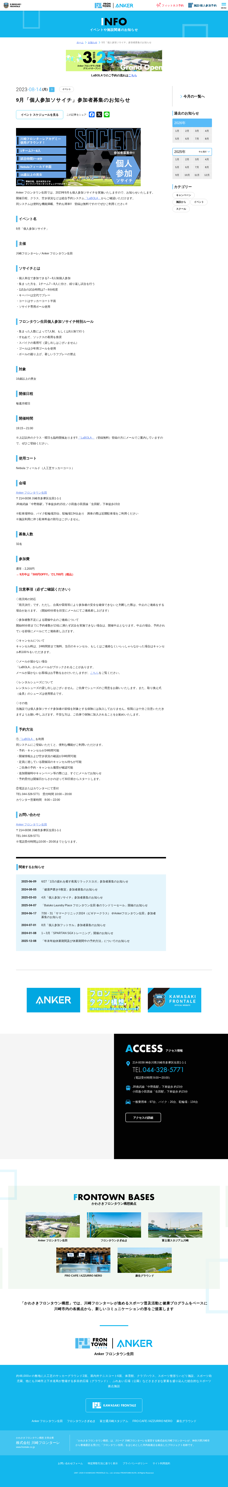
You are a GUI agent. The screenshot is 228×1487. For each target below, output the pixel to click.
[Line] (107, 115)
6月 (187, 138)
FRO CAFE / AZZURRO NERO (152, 1421)
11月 (197, 175)
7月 (197, 138)
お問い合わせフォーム (70, 1463)
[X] (99, 115)
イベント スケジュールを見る (40, 114)
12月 (207, 175)
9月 (177, 175)
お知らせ (92, 42)
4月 (207, 130)
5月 (177, 138)
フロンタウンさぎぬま (81, 1421)
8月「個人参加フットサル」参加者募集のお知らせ (73, 925)
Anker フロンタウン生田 (31, 492)
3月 (197, 130)
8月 (207, 138)
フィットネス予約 (173, 5)
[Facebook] (92, 115)
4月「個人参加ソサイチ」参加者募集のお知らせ (72, 897)
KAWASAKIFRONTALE (15, 5)
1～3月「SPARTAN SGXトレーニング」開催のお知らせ (77, 933)
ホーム (80, 42)
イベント (66, 89)
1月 (177, 130)
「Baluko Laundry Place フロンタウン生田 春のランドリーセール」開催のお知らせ (94, 905)
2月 (187, 130)
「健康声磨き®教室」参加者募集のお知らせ (69, 889)
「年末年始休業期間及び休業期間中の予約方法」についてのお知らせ (85, 940)
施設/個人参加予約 (205, 5)
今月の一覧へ (194, 96)
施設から (181, 201)
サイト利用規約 (161, 1463)
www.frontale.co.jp (25, 1447)
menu (224, 8)
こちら (132, 75)
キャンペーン (183, 195)
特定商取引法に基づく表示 (103, 1463)
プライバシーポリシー (135, 1463)
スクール (181, 208)
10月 (187, 175)
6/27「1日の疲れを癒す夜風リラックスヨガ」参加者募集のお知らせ (84, 881)
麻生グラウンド (186, 1421)
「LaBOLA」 (92, 198)
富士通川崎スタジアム (114, 1421)
